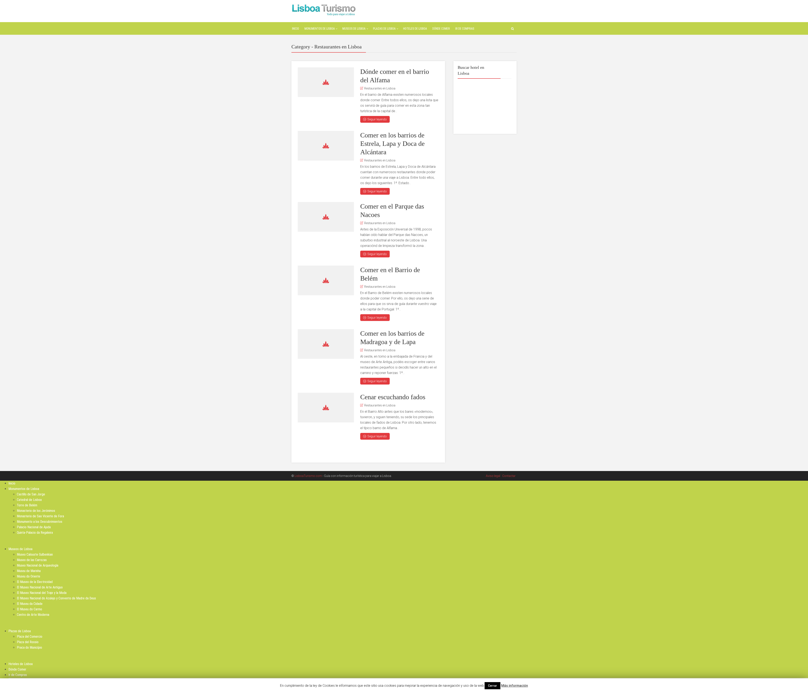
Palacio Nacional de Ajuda (34, 527)
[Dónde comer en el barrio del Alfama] (326, 82)
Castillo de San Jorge (31, 494)
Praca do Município (29, 647)
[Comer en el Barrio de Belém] (326, 280)
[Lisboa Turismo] (323, 10)
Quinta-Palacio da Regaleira (35, 533)
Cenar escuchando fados (392, 397)
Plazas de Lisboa (384, 28)
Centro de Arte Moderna (33, 615)
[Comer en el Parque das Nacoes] (326, 217)
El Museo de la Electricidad (35, 582)
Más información (514, 686)
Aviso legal (493, 476)
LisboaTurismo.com (308, 476)
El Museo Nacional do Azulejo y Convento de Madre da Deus (56, 598)
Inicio (295, 28)
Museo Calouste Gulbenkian (35, 554)
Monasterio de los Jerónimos (36, 511)
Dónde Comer (441, 28)
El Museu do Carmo (29, 609)
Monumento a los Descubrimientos (39, 522)
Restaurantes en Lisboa (379, 88)
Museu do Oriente (28, 576)
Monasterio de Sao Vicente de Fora (40, 516)
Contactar (509, 476)
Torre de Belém (27, 505)
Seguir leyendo (377, 119)
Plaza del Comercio (29, 637)
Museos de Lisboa (353, 28)
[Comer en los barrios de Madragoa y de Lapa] (326, 344)
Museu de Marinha (29, 571)
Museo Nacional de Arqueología (37, 565)
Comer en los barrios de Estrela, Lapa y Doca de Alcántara (392, 143)
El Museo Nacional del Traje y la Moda (41, 593)
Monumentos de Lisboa (319, 28)
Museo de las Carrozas (32, 560)
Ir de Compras (464, 28)
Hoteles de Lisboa (415, 28)
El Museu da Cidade (30, 604)
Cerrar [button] (492, 685)
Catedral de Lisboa (29, 500)
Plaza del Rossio (28, 642)
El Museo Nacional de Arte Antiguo (40, 587)
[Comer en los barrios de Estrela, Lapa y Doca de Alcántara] (326, 146)
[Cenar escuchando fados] (326, 407)
